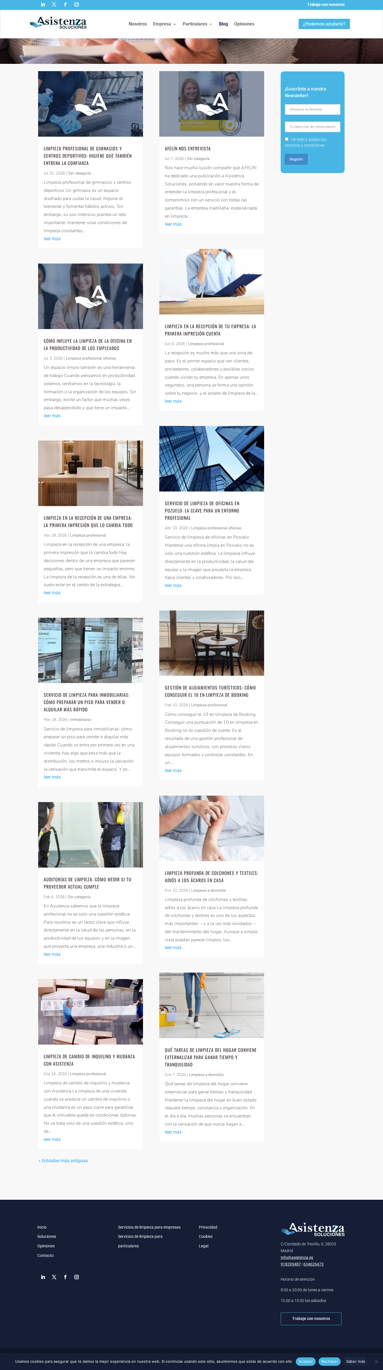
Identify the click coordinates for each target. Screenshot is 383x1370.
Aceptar (306, 1361)
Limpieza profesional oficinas (91, 358)
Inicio (42, 1227)
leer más (52, 238)
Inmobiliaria (80, 719)
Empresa (162, 24)
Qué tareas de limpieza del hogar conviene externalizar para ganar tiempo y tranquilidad (211, 1057)
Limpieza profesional (88, 535)
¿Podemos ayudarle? (324, 24)
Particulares (195, 24)
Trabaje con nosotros (326, 4)
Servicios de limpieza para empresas (149, 1227)
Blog (223, 24)
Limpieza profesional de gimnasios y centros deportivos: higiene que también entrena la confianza (88, 155)
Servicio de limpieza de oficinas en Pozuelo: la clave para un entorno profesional (202, 510)
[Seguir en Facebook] (65, 4)
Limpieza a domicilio (208, 890)
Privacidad (208, 1227)
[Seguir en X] (54, 4)
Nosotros (138, 24)
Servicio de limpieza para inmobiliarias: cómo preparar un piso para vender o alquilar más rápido (87, 702)
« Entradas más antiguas (63, 1160)
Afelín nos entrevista (188, 148)
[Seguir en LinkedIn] (42, 4)
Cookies (206, 1236)
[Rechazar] (376, 1361)
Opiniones (244, 24)
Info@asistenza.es (297, 1257)
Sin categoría (79, 173)
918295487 (291, 1264)
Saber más (355, 1361)
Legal (203, 1246)
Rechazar (329, 1361)
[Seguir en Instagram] (76, 4)
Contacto (45, 1255)
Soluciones (46, 1236)
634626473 (313, 1264)
